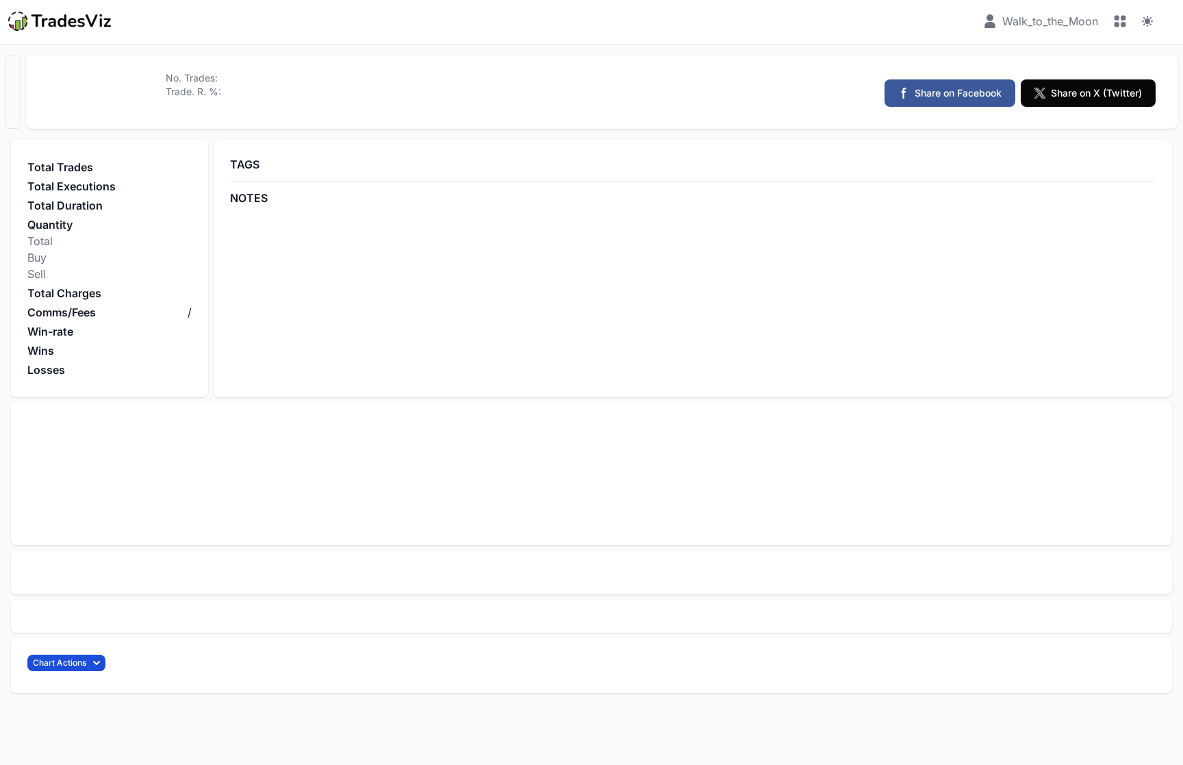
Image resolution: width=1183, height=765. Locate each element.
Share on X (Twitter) (1096, 93)
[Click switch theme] (1147, 21)
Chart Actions (59, 662)
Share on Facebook (958, 93)
